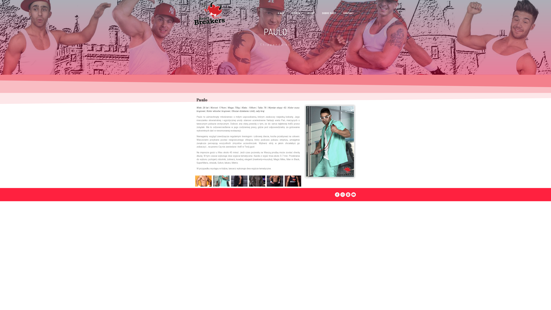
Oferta (296, 13)
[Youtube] (353, 194)
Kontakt (348, 13)
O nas (281, 13)
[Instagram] (342, 194)
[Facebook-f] (337, 194)
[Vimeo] (348, 194)
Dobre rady (329, 13)
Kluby (311, 13)
